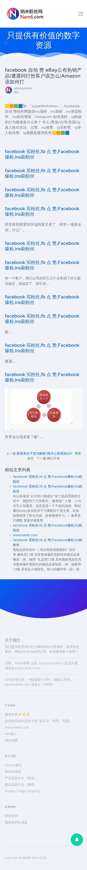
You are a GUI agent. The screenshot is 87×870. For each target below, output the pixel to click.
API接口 (11, 734)
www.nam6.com (25, 535)
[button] (77, 839)
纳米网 (26, 858)
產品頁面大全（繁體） (21, 784)
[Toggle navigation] (81, 14)
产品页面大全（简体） (21, 778)
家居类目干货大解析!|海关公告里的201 (44, 453)
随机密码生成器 (16, 822)
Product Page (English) (22, 791)
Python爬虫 (13, 765)
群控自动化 (13, 771)
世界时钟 (11, 816)
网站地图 (11, 740)
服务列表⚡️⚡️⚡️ (17, 714)
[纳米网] (25, 14)
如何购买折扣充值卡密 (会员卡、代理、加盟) (37, 721)
